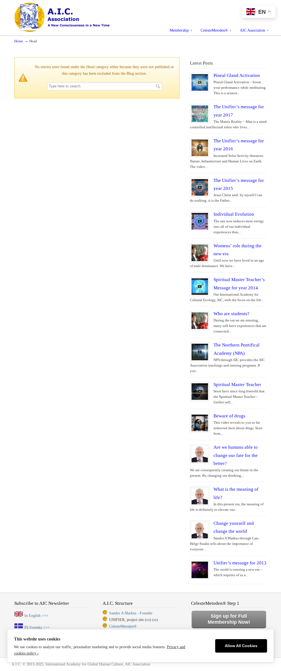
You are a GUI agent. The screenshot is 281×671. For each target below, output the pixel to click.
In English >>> (36, 616)
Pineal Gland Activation (236, 75)
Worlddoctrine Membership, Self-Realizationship (74, 17)
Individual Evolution (233, 214)
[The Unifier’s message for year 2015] (200, 187)
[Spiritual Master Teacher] (200, 391)
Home (18, 41)
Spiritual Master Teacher (237, 384)
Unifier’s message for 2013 (239, 562)
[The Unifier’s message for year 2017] (200, 114)
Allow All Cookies (241, 646)
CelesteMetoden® (123, 626)
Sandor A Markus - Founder (131, 613)
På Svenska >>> (37, 627)
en (148, 620)
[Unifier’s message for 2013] (200, 570)
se (155, 620)
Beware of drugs (229, 415)
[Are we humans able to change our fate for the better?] (200, 454)
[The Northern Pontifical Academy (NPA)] (200, 352)
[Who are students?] (200, 320)
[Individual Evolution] (200, 221)
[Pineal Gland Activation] (200, 82)
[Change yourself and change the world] (200, 530)
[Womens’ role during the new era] (200, 253)
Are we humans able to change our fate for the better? (235, 455)
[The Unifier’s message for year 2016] (200, 148)
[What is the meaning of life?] (200, 496)
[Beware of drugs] (200, 423)
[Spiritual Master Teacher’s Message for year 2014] (200, 286)
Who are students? (231, 313)
